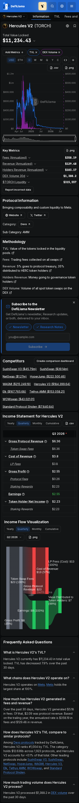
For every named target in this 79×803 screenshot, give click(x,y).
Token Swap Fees (21, 448)
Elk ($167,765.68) (14, 391)
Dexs (24, 224)
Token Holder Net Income (27, 501)
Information (41, 16)
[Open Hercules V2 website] (67, 26)
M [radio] (41, 60)
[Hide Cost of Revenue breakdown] (6, 456)
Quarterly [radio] (23, 423)
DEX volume (59, 792)
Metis (41, 684)
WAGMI (39, 764)
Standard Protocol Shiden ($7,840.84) (28, 406)
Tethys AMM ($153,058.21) (47, 391)
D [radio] (29, 60)
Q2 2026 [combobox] (12, 537)
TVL (57, 16)
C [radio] (58, 60)
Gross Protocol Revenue (26, 441)
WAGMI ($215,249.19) (17, 384)
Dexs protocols (24, 742)
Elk (5, 768)
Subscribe (35, 346)
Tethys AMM (17, 768)
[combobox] (62, 6)
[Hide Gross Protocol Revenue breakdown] (6, 441)
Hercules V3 (53, 764)
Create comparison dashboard (55, 361)
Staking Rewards (21, 486)
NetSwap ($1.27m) (15, 376)
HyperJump (25, 764)
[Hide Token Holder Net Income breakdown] (6, 502)
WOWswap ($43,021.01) (19, 399)
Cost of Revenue (20, 456)
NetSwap (9, 764)
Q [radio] (47, 60)
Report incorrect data (18, 189)
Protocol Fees (19, 479)
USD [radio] (11, 60)
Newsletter (21, 327)
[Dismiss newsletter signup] (74, 302)
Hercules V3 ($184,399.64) (52, 384)
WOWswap (34, 768)
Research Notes (51, 327)
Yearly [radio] (10, 423)
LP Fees (15, 464)
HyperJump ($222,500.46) (48, 376)
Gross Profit (17, 471)
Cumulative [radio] (52, 423)
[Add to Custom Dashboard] (73, 60)
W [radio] (35, 60)
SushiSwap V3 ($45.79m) (20, 369)
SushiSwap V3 (37, 759)
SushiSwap (55, 759)
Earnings (15, 494)
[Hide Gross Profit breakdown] (6, 471)
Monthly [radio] (37, 423)
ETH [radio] (20, 60)
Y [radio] (52, 60)
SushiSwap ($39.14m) (54, 369)
